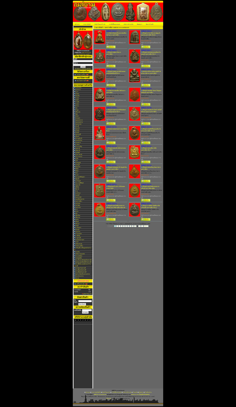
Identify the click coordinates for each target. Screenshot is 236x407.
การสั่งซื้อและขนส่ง (114, 24)
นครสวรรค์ (78, 197)
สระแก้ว (78, 128)
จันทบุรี (77, 229)
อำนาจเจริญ (79, 146)
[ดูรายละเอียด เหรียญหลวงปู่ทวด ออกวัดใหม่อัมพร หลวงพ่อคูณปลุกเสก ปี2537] (99, 120)
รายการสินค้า (87, 24)
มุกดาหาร (78, 89)
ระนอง (77, 97)
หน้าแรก (77, 24)
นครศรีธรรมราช (80, 199)
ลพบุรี (77, 99)
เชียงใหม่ (78, 215)
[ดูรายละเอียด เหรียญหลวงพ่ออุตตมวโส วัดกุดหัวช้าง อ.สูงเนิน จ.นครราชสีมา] (99, 178)
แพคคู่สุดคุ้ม (79, 258)
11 (139, 226)
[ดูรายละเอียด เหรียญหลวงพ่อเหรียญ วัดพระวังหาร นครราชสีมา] (134, 178)
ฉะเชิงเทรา (78, 227)
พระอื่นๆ (78, 251)
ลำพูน (77, 110)
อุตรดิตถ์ (78, 152)
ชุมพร (77, 219)
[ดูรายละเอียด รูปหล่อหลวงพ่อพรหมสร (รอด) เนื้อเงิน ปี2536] (99, 139)
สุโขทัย (77, 130)
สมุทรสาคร (78, 124)
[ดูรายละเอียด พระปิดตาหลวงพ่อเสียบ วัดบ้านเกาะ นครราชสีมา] (99, 101)
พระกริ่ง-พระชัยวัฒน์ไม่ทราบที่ (83, 260)
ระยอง (77, 104)
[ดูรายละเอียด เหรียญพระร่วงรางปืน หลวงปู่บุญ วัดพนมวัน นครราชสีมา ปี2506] (134, 43)
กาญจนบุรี (78, 237)
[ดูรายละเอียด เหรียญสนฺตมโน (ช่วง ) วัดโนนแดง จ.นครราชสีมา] (99, 197)
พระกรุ (77, 278)
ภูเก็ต (77, 158)
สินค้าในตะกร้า (100, 24)
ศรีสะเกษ (78, 112)
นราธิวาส (78, 193)
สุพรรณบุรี (78, 134)
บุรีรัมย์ (77, 187)
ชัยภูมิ (77, 221)
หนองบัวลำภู (79, 140)
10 (135, 226)
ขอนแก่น (78, 231)
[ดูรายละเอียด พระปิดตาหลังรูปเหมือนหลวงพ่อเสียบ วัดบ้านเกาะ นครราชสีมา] (99, 43)
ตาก (77, 209)
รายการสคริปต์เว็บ (96, 392)
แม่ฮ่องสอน (78, 87)
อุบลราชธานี (79, 154)
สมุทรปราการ (79, 120)
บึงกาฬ (77, 189)
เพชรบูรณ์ (78, 162)
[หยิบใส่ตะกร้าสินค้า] (110, 47)
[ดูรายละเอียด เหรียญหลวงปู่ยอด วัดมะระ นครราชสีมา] (99, 63)
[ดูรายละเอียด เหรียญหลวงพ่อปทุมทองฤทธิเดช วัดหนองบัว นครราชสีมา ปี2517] (134, 63)
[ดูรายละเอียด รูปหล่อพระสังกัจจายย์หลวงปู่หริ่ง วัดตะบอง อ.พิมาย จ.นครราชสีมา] (134, 82)
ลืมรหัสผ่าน (78, 69)
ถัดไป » (146, 226)
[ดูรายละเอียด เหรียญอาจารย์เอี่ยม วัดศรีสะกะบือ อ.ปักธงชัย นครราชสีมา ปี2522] (134, 216)
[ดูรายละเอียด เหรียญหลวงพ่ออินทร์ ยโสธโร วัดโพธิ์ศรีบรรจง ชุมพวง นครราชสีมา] (134, 120)
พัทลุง (77, 170)
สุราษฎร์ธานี (79, 138)
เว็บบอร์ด (135, 392)
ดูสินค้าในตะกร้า (87, 294)
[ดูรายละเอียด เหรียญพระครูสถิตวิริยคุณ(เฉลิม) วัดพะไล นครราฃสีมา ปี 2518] (134, 139)
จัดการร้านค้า (150, 24)
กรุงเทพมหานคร (80, 239)
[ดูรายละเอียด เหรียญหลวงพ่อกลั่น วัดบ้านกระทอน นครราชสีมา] (99, 158)
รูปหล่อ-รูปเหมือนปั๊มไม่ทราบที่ (83, 262)
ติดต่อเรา (139, 24)
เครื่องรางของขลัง (80, 254)
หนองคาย (78, 142)
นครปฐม (78, 205)
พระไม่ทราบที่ (81, 80)
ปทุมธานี (78, 185)
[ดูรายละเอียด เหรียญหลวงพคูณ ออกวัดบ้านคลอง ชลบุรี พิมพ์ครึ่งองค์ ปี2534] (99, 82)
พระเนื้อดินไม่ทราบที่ (81, 272)
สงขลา (77, 116)
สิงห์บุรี (77, 132)
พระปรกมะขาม (80, 276)
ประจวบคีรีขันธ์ (80, 183)
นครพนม (78, 203)
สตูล (77, 114)
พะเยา (77, 175)
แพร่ (77, 160)
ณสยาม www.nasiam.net (100, 394)
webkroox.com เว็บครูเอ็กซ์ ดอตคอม (140, 394)
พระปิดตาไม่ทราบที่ (81, 268)
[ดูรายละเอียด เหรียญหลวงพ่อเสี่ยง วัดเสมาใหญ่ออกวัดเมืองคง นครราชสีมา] (134, 101)
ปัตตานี (77, 179)
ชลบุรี (77, 225)
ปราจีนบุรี (78, 181)
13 (142, 226)
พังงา (77, 172)
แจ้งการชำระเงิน (128, 24)
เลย (76, 108)
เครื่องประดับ (79, 243)
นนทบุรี (77, 195)
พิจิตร (77, 168)
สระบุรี (77, 126)
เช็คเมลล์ (108, 398)
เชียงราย (78, 217)
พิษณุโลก (78, 166)
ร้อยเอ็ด (77, 95)
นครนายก (78, 207)
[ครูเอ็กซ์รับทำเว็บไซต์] (83, 49)
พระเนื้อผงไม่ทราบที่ (81, 270)
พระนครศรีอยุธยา (80, 177)
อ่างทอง (78, 144)
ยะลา (77, 91)
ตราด (77, 211)
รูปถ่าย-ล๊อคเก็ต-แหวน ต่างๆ (83, 274)
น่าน (77, 191)
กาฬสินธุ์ (78, 235)
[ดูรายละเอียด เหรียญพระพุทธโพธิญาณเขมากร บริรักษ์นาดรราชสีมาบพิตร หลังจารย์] (99, 216)
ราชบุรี (77, 102)
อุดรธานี (78, 148)
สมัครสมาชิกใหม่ (86, 69)
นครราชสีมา (79, 201)
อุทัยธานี (78, 150)
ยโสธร (77, 93)
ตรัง (76, 213)
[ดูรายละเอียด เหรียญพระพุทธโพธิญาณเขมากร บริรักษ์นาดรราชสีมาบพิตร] (134, 197)
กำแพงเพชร (79, 233)
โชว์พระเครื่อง (81, 74)
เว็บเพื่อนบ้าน (148, 392)
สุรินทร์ (77, 136)
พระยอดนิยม (79, 256)
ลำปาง (77, 106)
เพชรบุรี (78, 164)
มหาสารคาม (79, 156)
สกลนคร (78, 118)
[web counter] (83, 321)
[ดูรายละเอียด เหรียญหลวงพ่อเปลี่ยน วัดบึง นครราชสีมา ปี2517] (134, 158)
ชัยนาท (77, 223)
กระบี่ (77, 241)
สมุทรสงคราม (79, 122)
